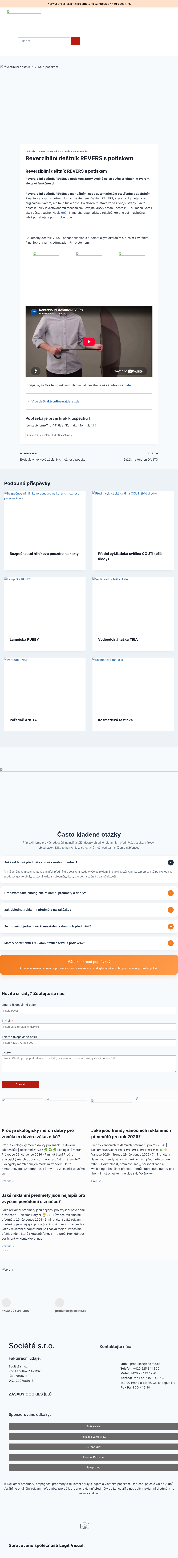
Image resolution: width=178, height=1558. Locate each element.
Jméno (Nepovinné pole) (19, 1004)
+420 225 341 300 (15, 1310)
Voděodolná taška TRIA (118, 639)
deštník (66, 212)
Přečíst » (8, 1181)
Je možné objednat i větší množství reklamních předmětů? (88, 926)
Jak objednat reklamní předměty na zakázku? (88, 910)
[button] (159, 19)
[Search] (75, 41)
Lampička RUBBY (24, 639)
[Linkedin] (172, 1305)
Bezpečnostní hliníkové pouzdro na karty (44, 554)
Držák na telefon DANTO (141, 456)
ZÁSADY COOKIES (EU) (30, 1394)
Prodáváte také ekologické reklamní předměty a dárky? (88, 893)
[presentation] (45, 518)
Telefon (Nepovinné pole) (19, 1037)
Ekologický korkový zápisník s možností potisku (52, 456)
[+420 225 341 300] (6, 1302)
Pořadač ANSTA (23, 720)
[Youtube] (160, 1305)
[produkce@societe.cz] (59, 1302)
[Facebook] (138, 1305)
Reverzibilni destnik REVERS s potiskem (49, 435)
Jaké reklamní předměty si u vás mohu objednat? (88, 862)
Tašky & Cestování (76, 151)
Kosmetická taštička (115, 720)
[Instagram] (149, 1305)
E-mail (6, 1020)
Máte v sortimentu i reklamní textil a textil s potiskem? (88, 943)
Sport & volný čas (51, 151)
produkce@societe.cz (70, 1310)
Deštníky (31, 151)
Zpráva (6, 1053)
